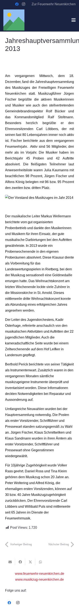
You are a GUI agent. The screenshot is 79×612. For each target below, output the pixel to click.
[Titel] (13, 20)
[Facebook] (16, 4)
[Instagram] (23, 4)
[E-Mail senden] (10, 562)
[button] (73, 20)
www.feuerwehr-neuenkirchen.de (39, 573)
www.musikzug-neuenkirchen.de (39, 579)
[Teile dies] (20, 562)
